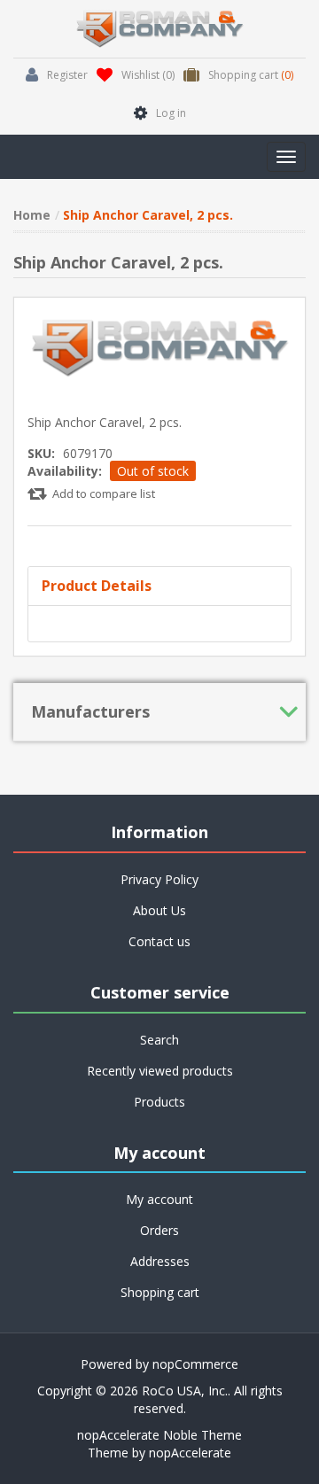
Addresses (160, 1261)
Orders (159, 1230)
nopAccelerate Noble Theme (159, 1434)
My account (159, 1199)
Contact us (159, 941)
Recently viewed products (160, 1070)
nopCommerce (195, 1364)
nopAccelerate (190, 1452)
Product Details (97, 585)
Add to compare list (103, 493)
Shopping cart (160, 1292)
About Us (159, 910)
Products (159, 1101)
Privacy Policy (159, 879)
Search (159, 1039)
